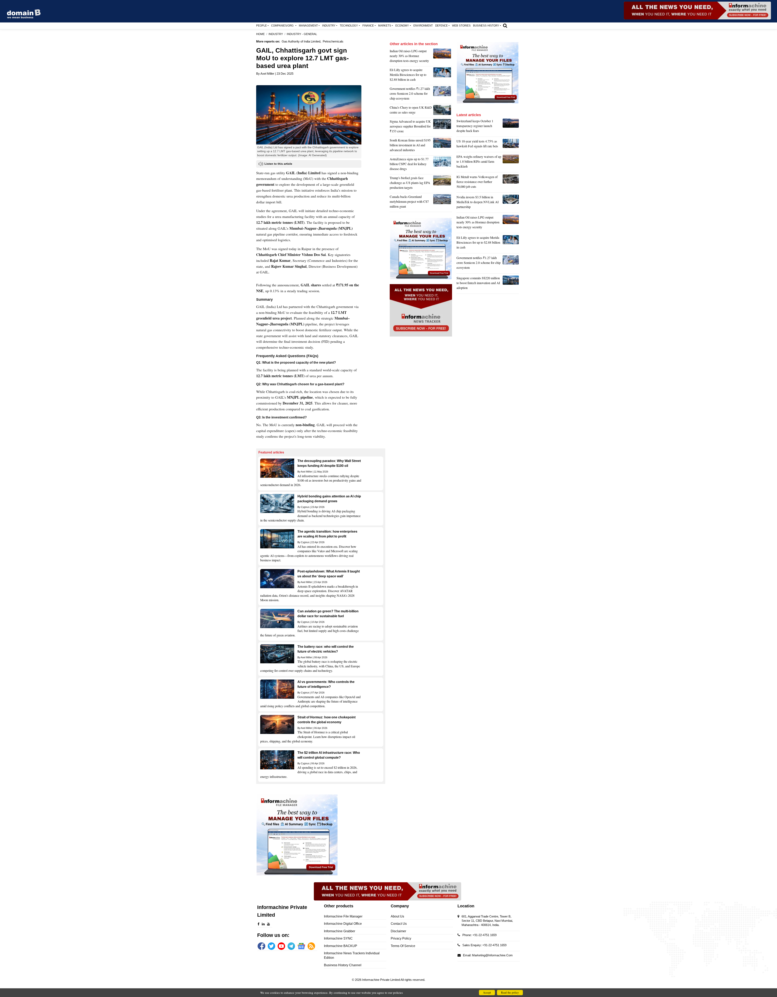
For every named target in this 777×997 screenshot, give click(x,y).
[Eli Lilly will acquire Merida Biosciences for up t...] (442, 75)
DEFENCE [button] (441, 25)
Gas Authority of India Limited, (301, 41)
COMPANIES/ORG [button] (282, 25)
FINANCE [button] (368, 25)
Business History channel (342, 965)
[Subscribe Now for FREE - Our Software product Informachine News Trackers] (697, 10)
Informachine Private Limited (381, 979)
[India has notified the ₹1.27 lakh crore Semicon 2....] (442, 94)
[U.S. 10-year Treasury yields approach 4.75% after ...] (511, 145)
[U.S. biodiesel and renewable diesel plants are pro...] (442, 183)
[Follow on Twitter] (271, 946)
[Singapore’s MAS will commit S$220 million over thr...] (511, 284)
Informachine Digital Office (343, 923)
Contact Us (399, 923)
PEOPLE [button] (261, 25)
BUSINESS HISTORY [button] (486, 25)
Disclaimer (398, 931)
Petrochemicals (333, 41)
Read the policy (510, 992)
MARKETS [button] (384, 25)
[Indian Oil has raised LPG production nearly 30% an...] (442, 57)
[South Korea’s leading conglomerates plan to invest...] (442, 146)
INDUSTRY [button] (328, 25)
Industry (276, 34)
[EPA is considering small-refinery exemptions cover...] (511, 162)
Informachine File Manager (343, 916)
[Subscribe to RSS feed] (311, 946)
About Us (397, 916)
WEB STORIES (461, 25)
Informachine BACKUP (340, 946)
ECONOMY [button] (402, 25)
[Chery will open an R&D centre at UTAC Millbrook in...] (442, 111)
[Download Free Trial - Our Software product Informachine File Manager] (321, 834)
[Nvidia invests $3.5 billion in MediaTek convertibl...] (511, 203)
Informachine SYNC (338, 938)
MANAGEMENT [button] (308, 25)
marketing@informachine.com (492, 955)
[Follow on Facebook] (261, 946)
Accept (487, 992)
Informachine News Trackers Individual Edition (352, 955)
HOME (260, 34)
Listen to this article (278, 163)
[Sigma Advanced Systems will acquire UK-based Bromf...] (442, 127)
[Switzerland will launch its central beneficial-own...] (511, 127)
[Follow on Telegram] (291, 946)
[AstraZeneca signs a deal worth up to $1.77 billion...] (442, 165)
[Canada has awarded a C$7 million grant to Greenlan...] (442, 202)
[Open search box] (505, 25)
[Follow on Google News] (301, 946)
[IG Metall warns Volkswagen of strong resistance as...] (511, 182)
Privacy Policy (401, 938)
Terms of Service (403, 946)
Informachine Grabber (339, 931)
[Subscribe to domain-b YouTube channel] (281, 946)
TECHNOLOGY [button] (349, 25)
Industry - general (302, 34)
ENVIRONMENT (423, 25)
